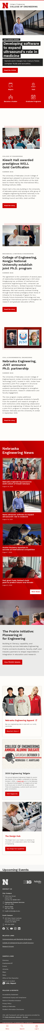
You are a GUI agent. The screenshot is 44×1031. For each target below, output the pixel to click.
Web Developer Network (13, 1017)
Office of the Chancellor (10, 978)
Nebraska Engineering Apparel (20, 720)
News (4, 975)
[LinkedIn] (19, 928)
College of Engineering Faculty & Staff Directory (18, 943)
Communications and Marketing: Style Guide (17, 939)
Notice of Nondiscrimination (11, 1000)
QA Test (25, 1017)
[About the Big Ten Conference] (27, 882)
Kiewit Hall (20, 781)
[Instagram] (15, 928)
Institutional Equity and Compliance (14, 997)
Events (4, 966)
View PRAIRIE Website (12, 662)
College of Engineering (17, 4)
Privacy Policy (6, 1003)
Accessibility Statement (10, 994)
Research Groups (8, 946)
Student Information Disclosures (13, 1009)
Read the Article (10, 70)
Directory (5, 960)
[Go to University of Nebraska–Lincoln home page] (5, 5)
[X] (7, 928)
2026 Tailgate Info (12, 794)
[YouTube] (11, 928)
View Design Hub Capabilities (15, 849)
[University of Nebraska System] (38, 882)
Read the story (9, 205)
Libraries (5, 969)
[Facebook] (3, 928)
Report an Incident (8, 981)
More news (36, 592)
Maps (4, 972)
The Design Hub (12, 836)
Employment (6, 963)
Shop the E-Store (12, 731)
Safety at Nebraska (8, 1006)
